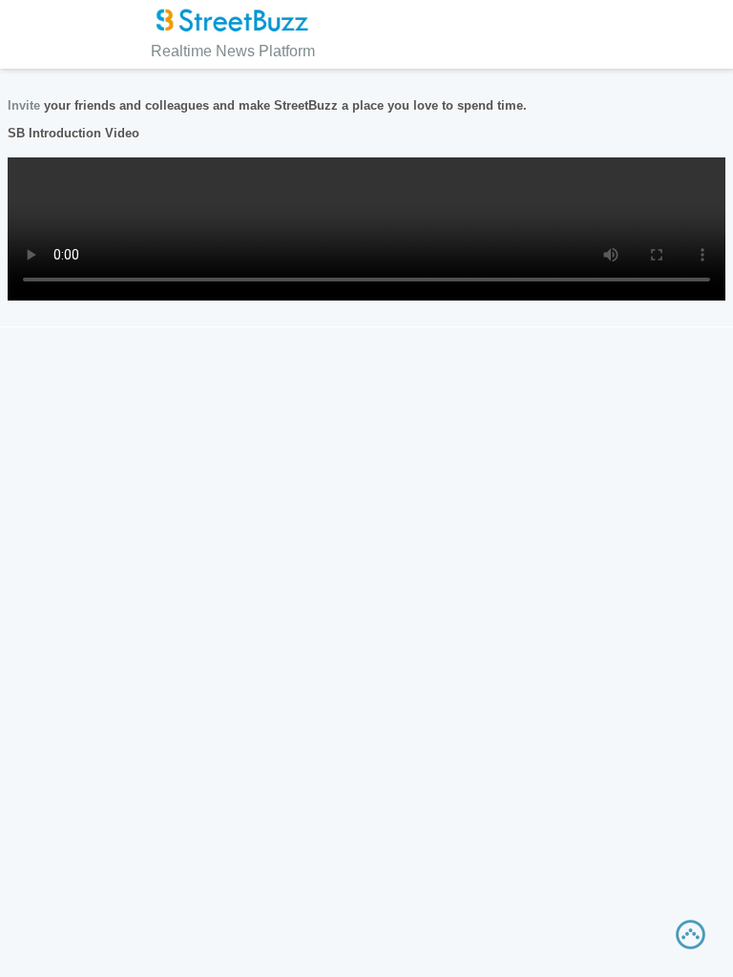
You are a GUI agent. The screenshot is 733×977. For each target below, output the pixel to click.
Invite (24, 105)
